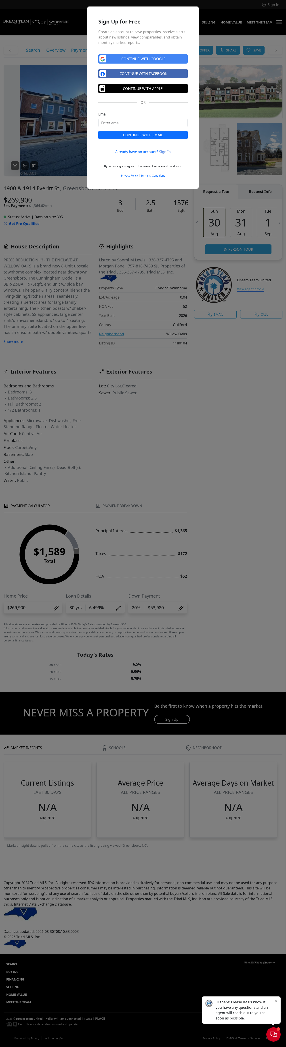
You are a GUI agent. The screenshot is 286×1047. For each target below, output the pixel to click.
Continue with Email (143, 134)
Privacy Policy (129, 175)
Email (102, 114)
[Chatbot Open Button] (273, 1034)
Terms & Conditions (153, 175)
